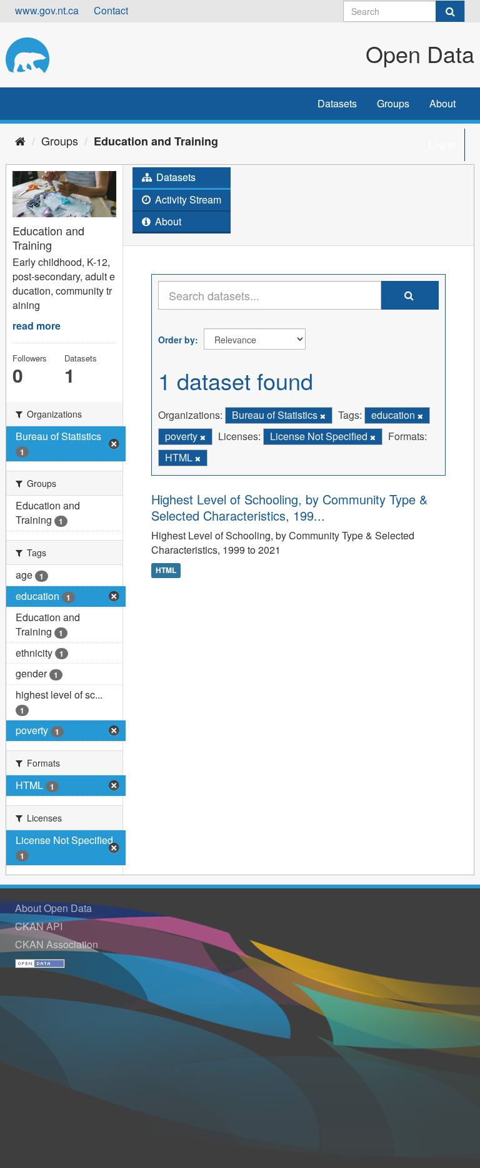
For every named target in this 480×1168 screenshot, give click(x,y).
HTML (166, 570)
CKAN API (38, 926)
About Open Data (53, 908)
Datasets (337, 103)
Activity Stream (186, 199)
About (442, 103)
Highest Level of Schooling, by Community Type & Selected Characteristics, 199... (289, 507)
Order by (176, 339)
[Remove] (323, 416)
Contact (111, 10)
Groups (393, 103)
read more (36, 325)
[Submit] (450, 11)
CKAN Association (56, 944)
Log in (442, 144)
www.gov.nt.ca (47, 10)
